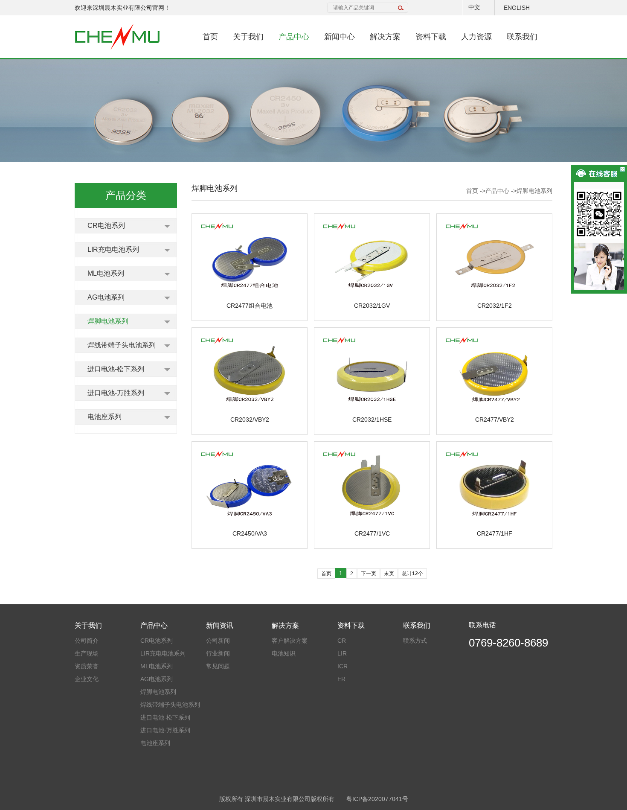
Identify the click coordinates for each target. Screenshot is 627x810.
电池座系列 (104, 416)
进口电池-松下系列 (115, 369)
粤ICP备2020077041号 (377, 798)
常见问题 (218, 666)
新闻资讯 (219, 625)
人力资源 (476, 36)
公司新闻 (218, 640)
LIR (342, 653)
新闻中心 (339, 36)
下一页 (368, 574)
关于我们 (248, 36)
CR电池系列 (106, 225)
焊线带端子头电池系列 (121, 345)
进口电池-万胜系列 (115, 392)
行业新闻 (218, 653)
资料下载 (430, 36)
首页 (210, 36)
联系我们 (522, 36)
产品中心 (294, 36)
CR (341, 640)
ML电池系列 (105, 273)
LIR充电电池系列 (113, 249)
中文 (474, 7)
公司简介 (87, 640)
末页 (389, 574)
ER (341, 679)
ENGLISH (517, 7)
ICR (342, 666)
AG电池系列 (106, 297)
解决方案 (385, 36)
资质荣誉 (87, 666)
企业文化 (87, 679)
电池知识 (284, 653)
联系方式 (415, 640)
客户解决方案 (290, 640)
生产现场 (87, 653)
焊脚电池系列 (107, 321)
